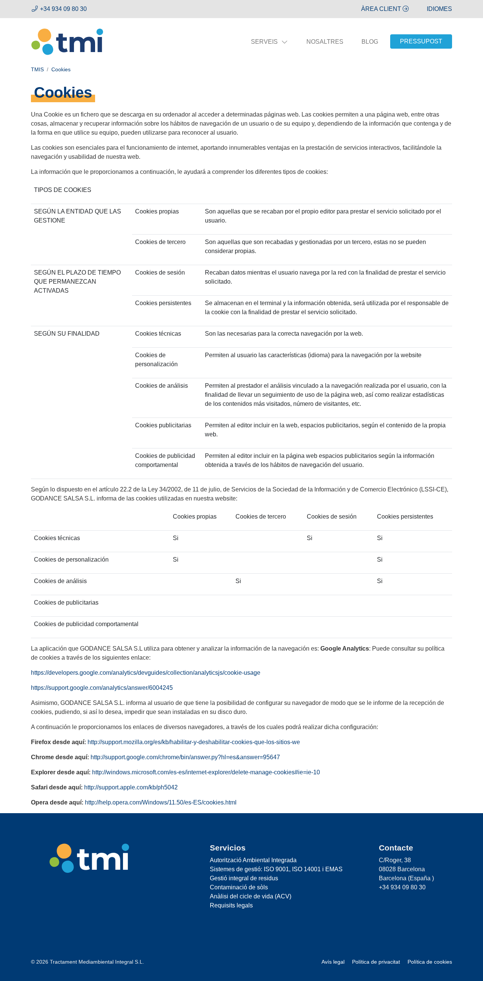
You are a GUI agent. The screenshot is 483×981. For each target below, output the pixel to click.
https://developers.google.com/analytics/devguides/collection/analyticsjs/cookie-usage (145, 672)
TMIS (37, 69)
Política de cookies (430, 962)
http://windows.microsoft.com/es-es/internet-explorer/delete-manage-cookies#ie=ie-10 (206, 772)
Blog (369, 41)
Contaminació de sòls (239, 887)
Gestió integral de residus (244, 878)
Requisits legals (231, 905)
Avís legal (333, 962)
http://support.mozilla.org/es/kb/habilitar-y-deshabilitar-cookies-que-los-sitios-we (194, 742)
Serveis (264, 41)
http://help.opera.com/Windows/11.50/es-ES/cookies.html (161, 802)
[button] (439, 9)
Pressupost (421, 41)
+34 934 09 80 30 (63, 9)
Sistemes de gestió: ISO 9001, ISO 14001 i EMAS (276, 869)
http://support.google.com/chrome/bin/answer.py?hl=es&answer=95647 (185, 757)
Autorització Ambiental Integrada (253, 860)
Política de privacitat (376, 962)
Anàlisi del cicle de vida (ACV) (250, 896)
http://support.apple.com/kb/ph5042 (131, 787)
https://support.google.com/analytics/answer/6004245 (102, 688)
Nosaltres (324, 41)
